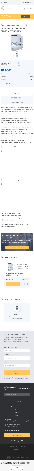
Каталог (7, 24)
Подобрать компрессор (17, 248)
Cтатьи (17, 410)
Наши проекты (17, 404)
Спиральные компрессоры (20, 24)
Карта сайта (17, 449)
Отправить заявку (17, 372)
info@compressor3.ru (13, 430)
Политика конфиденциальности (17, 446)
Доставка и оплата (16, 102)
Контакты (17, 415)
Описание (17, 93)
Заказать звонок (17, 435)
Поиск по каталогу (10, 394)
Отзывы (17, 413)
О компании (17, 401)
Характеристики (16, 98)
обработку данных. (26, 463)
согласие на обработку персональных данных (16, 378)
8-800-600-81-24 (28, 2)
